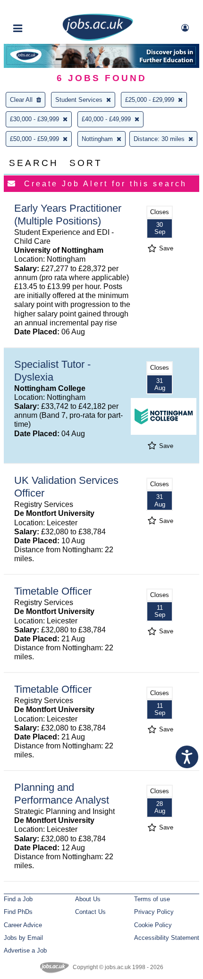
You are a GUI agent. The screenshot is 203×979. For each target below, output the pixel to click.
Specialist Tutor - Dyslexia (52, 370)
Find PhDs (18, 911)
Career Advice (23, 925)
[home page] (97, 39)
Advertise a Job (25, 950)
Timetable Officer (53, 591)
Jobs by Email (23, 937)
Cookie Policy (153, 925)
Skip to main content (38, 8)
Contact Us (90, 911)
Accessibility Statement (166, 937)
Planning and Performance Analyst (61, 793)
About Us (88, 899)
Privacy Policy (154, 911)
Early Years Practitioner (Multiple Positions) (67, 214)
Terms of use (152, 899)
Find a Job (18, 899)
